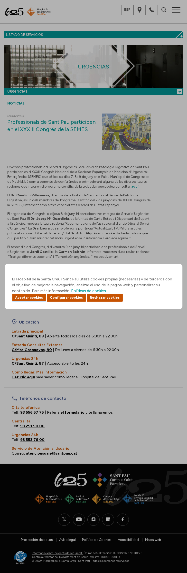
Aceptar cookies (29, 298)
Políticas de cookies (88, 290)
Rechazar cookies (105, 298)
